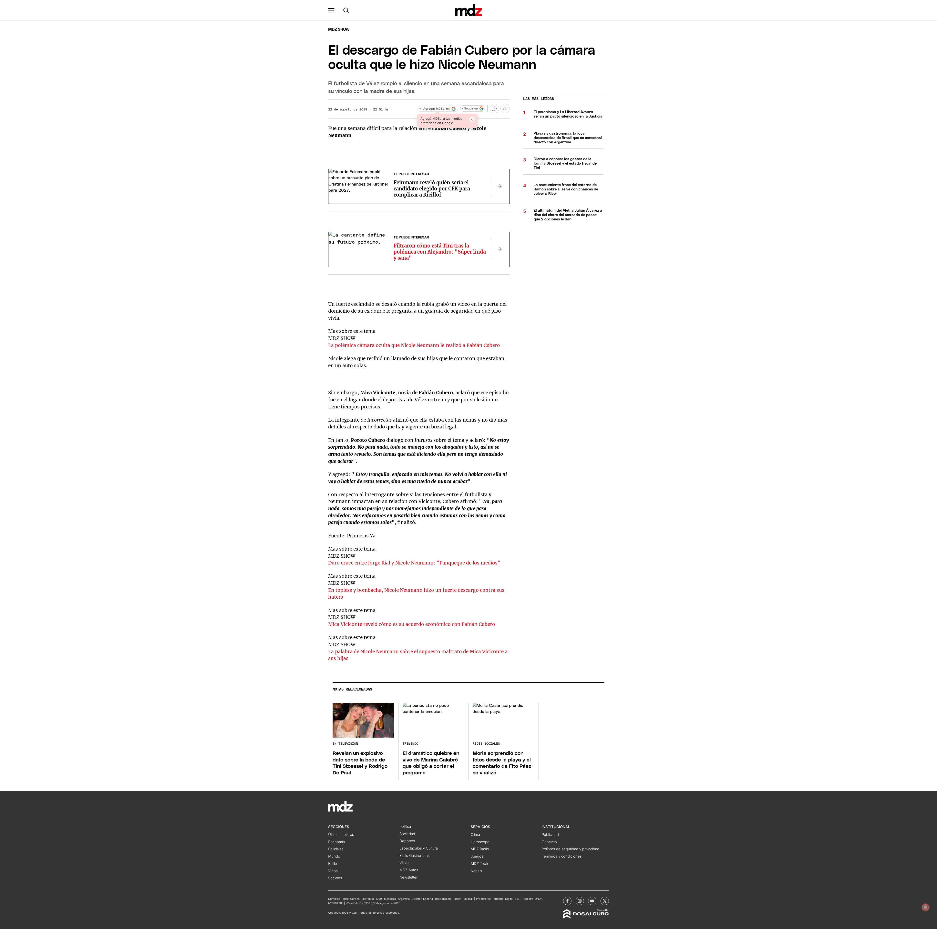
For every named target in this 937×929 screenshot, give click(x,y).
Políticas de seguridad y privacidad (570, 849)
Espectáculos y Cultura (418, 848)
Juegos (477, 856)
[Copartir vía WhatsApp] (494, 108)
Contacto (549, 842)
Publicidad (550, 834)
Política (405, 826)
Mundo (334, 856)
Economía (336, 842)
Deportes (407, 841)
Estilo (332, 863)
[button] (331, 10)
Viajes (404, 863)
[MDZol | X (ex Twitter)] (605, 901)
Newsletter (408, 877)
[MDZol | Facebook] (567, 901)
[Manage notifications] (925, 907)
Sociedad (407, 834)
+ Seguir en (470, 108)
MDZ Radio (480, 849)
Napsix (476, 871)
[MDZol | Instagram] (580, 901)
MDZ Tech (479, 863)
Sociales (335, 878)
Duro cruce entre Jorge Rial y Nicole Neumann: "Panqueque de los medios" (414, 563)
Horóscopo (480, 842)
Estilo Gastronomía (414, 855)
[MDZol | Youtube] (592, 901)
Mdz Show (339, 29)
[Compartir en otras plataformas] (505, 108)
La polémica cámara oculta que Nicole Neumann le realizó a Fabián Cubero (414, 345)
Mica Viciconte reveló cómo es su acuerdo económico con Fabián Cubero (411, 624)
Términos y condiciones (562, 856)
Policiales (336, 849)
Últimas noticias (341, 834)
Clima (475, 834)
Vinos (333, 871)
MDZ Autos (408, 870)
